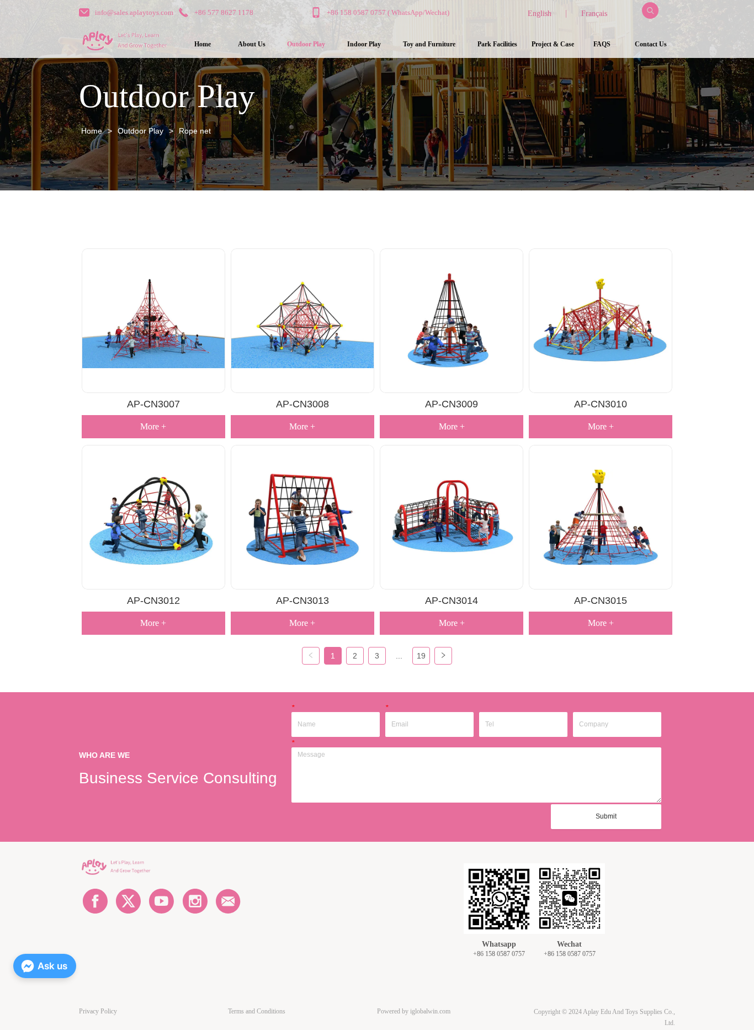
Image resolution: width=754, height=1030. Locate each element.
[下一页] (443, 656)
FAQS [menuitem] (601, 44)
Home (91, 130)
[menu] (427, 44)
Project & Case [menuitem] (553, 44)
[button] (306, 44)
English (539, 13)
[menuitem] (306, 44)
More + (153, 426)
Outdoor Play (140, 130)
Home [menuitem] (202, 44)
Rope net (195, 130)
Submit (606, 816)
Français (594, 13)
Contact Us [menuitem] (651, 44)
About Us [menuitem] (252, 44)
